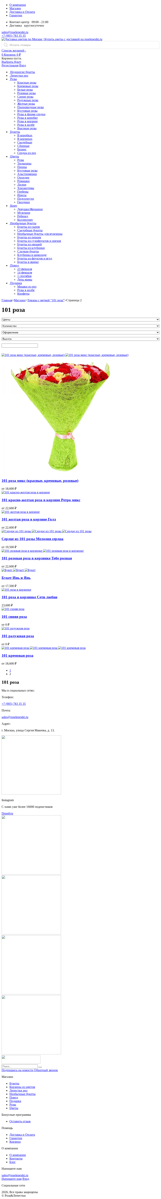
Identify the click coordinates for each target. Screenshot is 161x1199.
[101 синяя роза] (13, 609)
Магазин (15, 8)
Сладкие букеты (28, 251)
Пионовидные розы (30, 107)
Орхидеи (23, 177)
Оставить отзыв (20, 1121)
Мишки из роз (26, 286)
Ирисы (22, 195)
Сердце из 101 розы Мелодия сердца (32, 539)
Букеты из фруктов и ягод (34, 258)
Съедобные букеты (30, 230)
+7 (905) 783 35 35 (14, 35)
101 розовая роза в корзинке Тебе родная (37, 558)
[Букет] (7, 570)
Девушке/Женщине (30, 209)
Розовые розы (26, 93)
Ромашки (23, 181)
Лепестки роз (18, 1090)
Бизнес (22, 149)
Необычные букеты (22, 1094)
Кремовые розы (27, 86)
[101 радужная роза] (15, 628)
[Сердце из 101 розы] (17, 531)
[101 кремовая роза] (16, 648)
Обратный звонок (46, 1070)
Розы (20, 160)
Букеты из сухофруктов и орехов (39, 240)
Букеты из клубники (31, 248)
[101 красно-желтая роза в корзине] (26, 492)
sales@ (15, 717)
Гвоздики (23, 202)
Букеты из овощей (29, 244)
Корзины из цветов (22, 1087)
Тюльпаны (24, 163)
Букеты (14, 1083)
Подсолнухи (25, 198)
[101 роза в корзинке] (16, 589)
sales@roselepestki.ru (15, 32)
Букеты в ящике (28, 262)
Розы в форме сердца (31, 114)
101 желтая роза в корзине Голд (29, 519)
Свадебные (24, 142)
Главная (7, 300)
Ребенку (22, 216)
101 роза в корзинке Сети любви (29, 597)
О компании (17, 4)
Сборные (23, 146)
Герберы (22, 191)
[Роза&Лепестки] (52, 39)
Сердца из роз (26, 153)
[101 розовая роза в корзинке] (22, 550)
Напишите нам (12, 1178)
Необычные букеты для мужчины (39, 233)
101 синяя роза (14, 617)
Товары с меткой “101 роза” (45, 300)
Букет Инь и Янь (16, 578)
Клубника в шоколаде (32, 255)
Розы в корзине (27, 121)
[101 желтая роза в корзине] (21, 512)
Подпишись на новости (18, 1070)
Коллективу (25, 219)
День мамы (24, 279)
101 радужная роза (18, 636)
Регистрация (10, 65)
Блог (12, 1162)
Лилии (21, 184)
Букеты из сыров (28, 226)
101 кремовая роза (17, 655)
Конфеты (23, 293)
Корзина (15, 1141)
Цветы (13, 1108)
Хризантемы (25, 188)
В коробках (24, 135)
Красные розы (26, 82)
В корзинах (24, 138)
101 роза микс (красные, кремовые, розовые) (40, 481)
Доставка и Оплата (22, 11)
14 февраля (24, 272)
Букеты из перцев (29, 237)
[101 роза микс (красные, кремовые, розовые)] (33, 355)
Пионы (22, 167)
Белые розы (25, 89)
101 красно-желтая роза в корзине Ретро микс (41, 500)
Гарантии (15, 15)
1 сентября (24, 276)
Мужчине (23, 212)
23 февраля (24, 269)
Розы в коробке (27, 117)
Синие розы (25, 96)
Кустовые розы (27, 110)
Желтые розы (26, 103)
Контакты (16, 1158)
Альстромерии (27, 174)
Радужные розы (27, 100)
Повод (13, 1097)
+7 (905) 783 (14, 703)
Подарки (15, 1101)
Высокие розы (27, 128)
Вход (22, 65)
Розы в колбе (26, 124)
